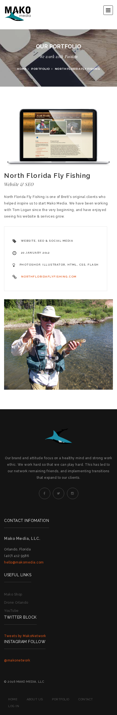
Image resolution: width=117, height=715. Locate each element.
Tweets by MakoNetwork (25, 636)
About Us (35, 699)
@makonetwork (17, 660)
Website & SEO (19, 184)
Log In (13, 706)
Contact (85, 699)
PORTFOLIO (40, 68)
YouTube (11, 611)
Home (21, 68)
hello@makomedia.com (24, 562)
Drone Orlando (16, 602)
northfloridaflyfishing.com (49, 276)
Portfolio (60, 699)
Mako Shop (13, 594)
